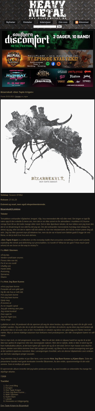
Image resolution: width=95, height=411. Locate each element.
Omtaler (27, 22)
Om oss (63, 22)
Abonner (84, 22)
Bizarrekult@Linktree (10, 209)
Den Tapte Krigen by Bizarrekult (14, 406)
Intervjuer (45, 22)
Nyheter (10, 22)
